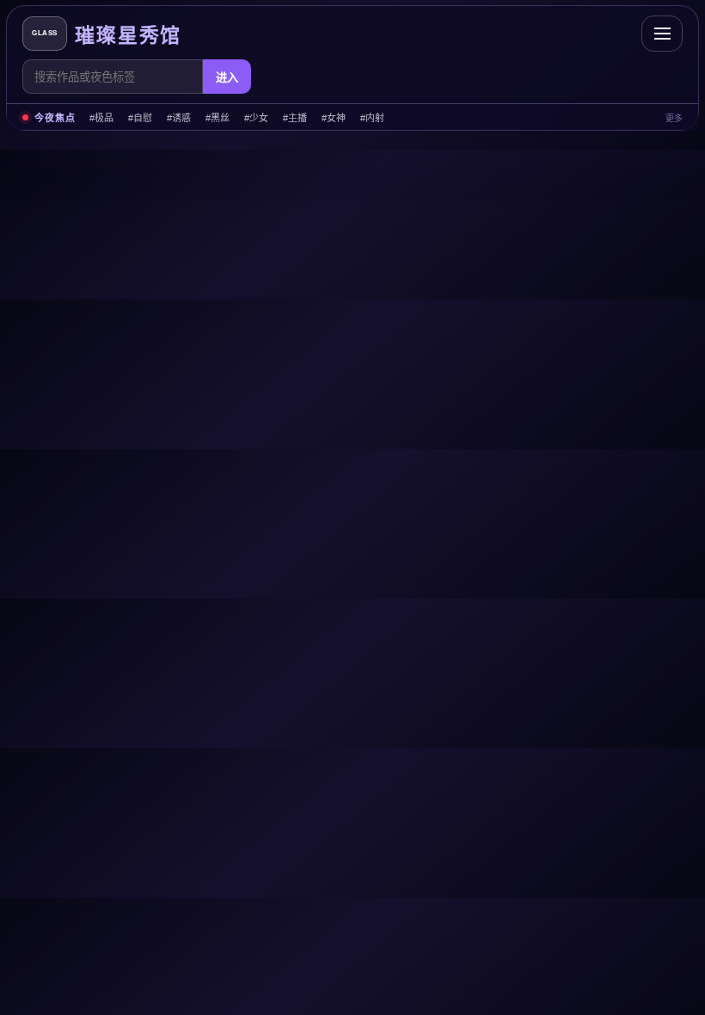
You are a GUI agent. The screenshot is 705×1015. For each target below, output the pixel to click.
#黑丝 (217, 118)
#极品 (101, 118)
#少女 (256, 118)
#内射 (372, 118)
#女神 (334, 118)
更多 (674, 118)
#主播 (295, 118)
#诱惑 (179, 118)
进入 (227, 77)
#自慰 (140, 118)
